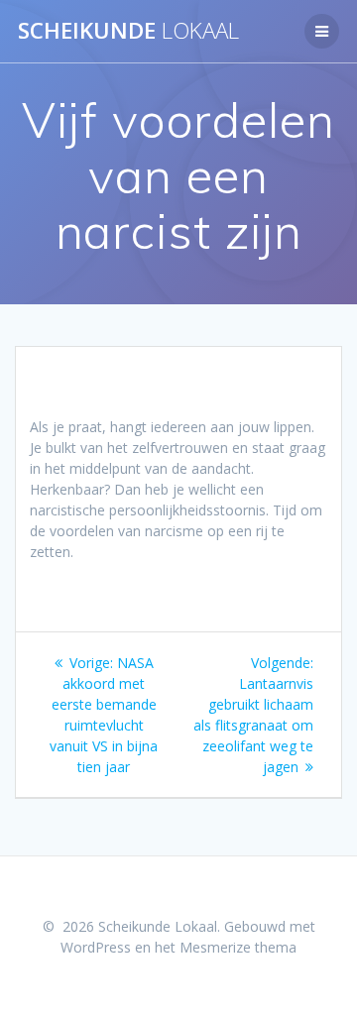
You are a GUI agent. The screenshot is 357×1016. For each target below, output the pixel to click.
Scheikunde (128, 31)
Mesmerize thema (238, 947)
